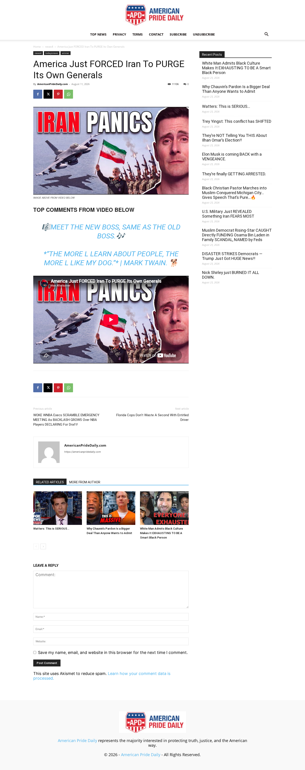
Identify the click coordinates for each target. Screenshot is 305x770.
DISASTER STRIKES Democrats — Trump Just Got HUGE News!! (232, 256)
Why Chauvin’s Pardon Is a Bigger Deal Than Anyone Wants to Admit (236, 89)
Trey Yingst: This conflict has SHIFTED (236, 121)
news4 (49, 47)
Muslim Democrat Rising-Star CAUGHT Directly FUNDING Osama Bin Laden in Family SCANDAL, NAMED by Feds (237, 235)
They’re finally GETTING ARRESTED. (234, 174)
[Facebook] (37, 94)
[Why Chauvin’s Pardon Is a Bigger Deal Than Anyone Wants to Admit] (111, 508)
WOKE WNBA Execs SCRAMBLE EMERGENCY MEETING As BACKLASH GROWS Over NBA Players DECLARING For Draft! (66, 419)
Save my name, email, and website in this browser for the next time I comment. (113, 652)
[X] (48, 94)
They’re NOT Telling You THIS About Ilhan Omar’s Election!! (234, 137)
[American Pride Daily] (152, 14)
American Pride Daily (77, 740)
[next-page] (43, 546)
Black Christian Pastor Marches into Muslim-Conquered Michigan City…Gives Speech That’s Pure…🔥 (234, 193)
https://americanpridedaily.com (82, 451)
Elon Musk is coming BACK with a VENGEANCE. (232, 156)
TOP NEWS (98, 34)
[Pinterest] (58, 94)
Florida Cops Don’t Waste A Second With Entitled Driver (152, 417)
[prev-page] (36, 546)
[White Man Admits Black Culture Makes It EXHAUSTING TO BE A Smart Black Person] (164, 508)
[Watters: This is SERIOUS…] (57, 508)
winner (65, 53)
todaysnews (51, 53)
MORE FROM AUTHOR (84, 482)
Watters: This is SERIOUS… (51, 528)
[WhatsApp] (68, 94)
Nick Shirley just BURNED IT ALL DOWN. (230, 275)
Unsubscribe (204, 34)
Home (37, 47)
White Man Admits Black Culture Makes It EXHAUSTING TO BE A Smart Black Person (161, 533)
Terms (137, 34)
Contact (156, 34)
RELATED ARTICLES (50, 482)
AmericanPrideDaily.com (52, 84)
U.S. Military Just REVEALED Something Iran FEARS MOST (228, 213)
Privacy (119, 34)
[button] (266, 34)
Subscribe (178, 34)
